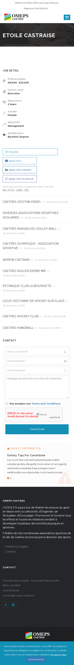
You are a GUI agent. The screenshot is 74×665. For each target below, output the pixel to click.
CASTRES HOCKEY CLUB (20, 316)
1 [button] (8, 478)
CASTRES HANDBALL (18, 328)
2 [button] (11, 478)
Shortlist (13, 151)
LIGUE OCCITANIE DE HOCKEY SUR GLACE (34, 301)
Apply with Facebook (21, 178)
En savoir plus (58, 654)
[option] (37, 463)
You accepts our (35, 403)
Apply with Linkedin (20, 169)
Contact (11, 551)
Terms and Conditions (46, 403)
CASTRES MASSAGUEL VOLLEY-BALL (29, 228)
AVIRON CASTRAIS (16, 259)
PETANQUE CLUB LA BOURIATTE (27, 286)
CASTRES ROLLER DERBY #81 (24, 271)
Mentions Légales (17, 546)
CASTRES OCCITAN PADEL (22, 201)
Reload (43, 414)
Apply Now (15, 160)
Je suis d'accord (36, 659)
